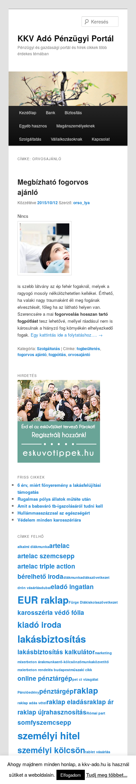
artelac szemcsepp (46, 555)
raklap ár (100, 701)
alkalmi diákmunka (33, 546)
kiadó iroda (39, 624)
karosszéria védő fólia (50, 612)
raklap (86, 690)
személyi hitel (48, 735)
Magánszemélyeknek (75, 125)
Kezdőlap (27, 112)
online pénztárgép (44, 678)
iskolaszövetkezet (102, 602)
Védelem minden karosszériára (49, 520)
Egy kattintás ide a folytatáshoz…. (67, 335)
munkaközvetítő (95, 661)
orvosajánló (79, 354)
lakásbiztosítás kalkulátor (56, 651)
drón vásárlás (29, 587)
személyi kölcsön (51, 750)
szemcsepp (53, 722)
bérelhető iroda (40, 576)
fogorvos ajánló (32, 354)
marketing (103, 652)
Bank (50, 112)
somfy (26, 722)
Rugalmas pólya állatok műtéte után (54, 499)
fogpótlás (57, 354)
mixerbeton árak (31, 661)
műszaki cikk (81, 669)
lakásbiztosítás (51, 639)
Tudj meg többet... (106, 774)
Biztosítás (73, 112)
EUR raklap (43, 600)
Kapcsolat (101, 139)
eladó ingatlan (72, 586)
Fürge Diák (78, 602)
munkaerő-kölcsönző (63, 661)
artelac (59, 545)
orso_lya (81, 203)
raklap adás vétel (32, 702)
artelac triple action (46, 566)
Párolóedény (28, 692)
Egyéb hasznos (33, 125)
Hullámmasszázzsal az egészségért (53, 513)
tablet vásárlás (97, 751)
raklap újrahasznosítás (51, 712)
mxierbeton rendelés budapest (43, 669)
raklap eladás (67, 701)
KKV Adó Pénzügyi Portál (65, 38)
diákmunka (72, 577)
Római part (95, 713)
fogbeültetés (88, 348)
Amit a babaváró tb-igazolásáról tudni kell (60, 506)
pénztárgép (56, 691)
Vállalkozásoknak (66, 139)
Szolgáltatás (30, 139)
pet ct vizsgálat (85, 679)
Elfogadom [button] (70, 775)
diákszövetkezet (96, 577)
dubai (46, 587)
